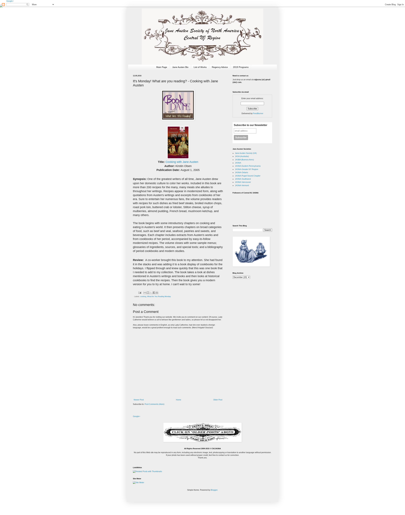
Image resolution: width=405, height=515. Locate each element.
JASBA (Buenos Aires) (244, 160)
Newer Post (139, 400)
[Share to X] (151, 292)
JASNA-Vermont (242, 185)
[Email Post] (140, 292)
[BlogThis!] (148, 292)
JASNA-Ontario (241, 172)
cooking (143, 296)
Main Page (161, 67)
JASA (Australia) (242, 156)
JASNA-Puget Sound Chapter (247, 176)
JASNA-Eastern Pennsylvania (248, 166)
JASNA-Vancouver (243, 182)
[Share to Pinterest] (157, 292)
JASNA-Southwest (243, 179)
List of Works (200, 67)
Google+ (10, 1)
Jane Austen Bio (180, 67)
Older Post (217, 400)
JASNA (238, 163)
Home (178, 400)
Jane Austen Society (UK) (246, 153)
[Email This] (144, 292)
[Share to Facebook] (154, 292)
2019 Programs (241, 67)
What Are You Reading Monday (159, 296)
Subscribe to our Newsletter (250, 125)
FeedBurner (258, 113)
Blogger (214, 490)
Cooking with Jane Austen (181, 161)
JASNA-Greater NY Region (246, 169)
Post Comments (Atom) (154, 404)
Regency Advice (220, 67)
